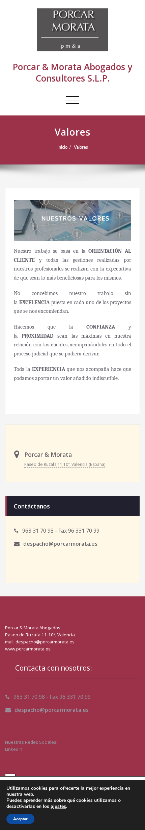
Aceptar (20, 819)
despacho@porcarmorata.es (60, 543)
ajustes (58, 806)
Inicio (62, 147)
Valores (81, 147)
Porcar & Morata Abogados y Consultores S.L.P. (72, 72)
